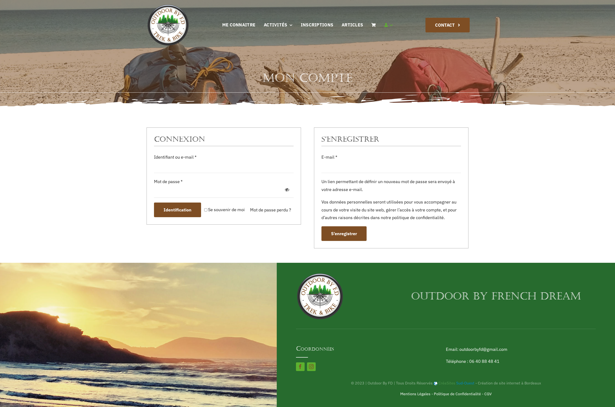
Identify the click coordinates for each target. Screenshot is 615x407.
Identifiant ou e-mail (175, 157)
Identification (177, 210)
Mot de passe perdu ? (270, 210)
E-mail (329, 157)
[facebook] (300, 366)
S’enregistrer (344, 233)
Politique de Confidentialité (457, 393)
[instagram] (311, 366)
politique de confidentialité (418, 217)
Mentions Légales (415, 393)
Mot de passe (168, 181)
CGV (488, 393)
